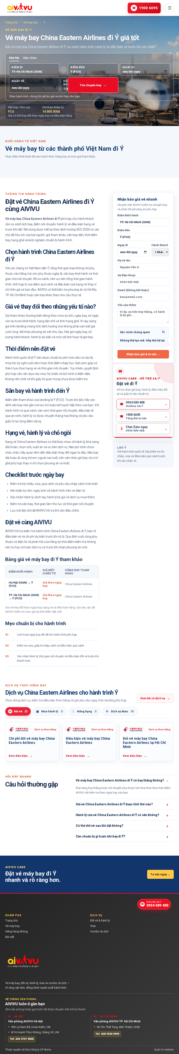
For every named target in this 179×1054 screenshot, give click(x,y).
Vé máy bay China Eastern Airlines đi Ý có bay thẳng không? (120, 780)
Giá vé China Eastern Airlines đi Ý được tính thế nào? (114, 804)
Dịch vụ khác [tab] (120, 711)
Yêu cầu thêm (126, 305)
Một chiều (30, 57)
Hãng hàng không (16, 931)
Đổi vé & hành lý (100, 920)
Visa (93, 926)
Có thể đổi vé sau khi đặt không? (99, 825)
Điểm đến (123, 230)
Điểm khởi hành (127, 215)
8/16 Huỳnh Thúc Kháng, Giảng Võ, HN (33, 1032)
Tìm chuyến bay (93, 85)
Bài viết (9, 936)
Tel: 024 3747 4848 (22, 1038)
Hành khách (159, 245)
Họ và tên (123, 260)
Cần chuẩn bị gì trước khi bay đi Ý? (100, 836)
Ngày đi (122, 245)
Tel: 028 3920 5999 (107, 1033)
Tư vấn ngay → (160, 874)
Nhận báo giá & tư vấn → (143, 354)
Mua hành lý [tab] (49, 711)
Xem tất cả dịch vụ (155, 698)
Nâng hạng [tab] (84, 711)
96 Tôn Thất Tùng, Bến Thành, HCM (117, 1026)
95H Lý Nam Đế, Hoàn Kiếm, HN (29, 1026)
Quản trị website (164, 1049)
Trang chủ (11, 22)
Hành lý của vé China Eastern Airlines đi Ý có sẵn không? (117, 815)
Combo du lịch (99, 931)
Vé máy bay (30, 22)
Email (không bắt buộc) (133, 290)
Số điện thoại (126, 275)
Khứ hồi (14, 57)
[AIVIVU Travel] (19, 7)
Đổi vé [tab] (18, 711)
